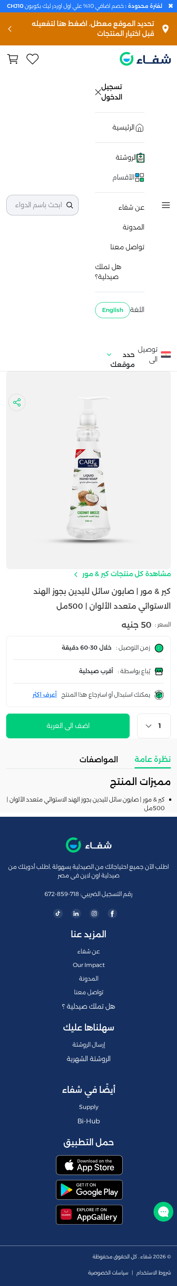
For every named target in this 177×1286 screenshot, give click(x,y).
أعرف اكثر (45, 694)
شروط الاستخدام (153, 1273)
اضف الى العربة (68, 726)
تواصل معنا (127, 247)
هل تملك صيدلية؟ (108, 272)
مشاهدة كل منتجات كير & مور (126, 574)
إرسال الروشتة (88, 1044)
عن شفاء (131, 207)
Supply (88, 1107)
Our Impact (89, 965)
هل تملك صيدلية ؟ (88, 1006)
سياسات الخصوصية (108, 1273)
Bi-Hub (88, 1121)
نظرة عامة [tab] (153, 759)
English (112, 310)
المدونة (133, 227)
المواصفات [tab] (98, 759)
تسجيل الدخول (112, 92)
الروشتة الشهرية (89, 1059)
